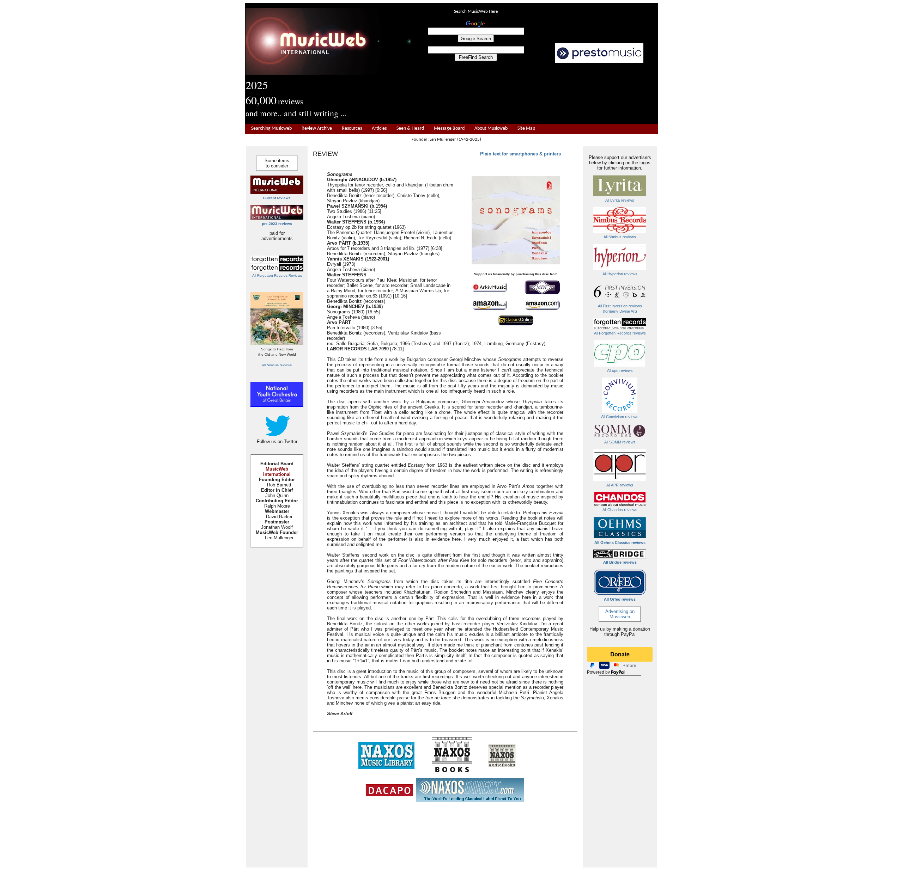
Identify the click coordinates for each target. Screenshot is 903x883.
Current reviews (277, 198)
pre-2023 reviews (277, 224)
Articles (379, 128)
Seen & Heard (410, 128)
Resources (352, 128)
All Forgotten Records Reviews (277, 275)
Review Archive (317, 128)
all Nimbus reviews (277, 365)
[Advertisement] (534, 93)
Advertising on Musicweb (620, 614)
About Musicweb (491, 128)
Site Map (526, 128)
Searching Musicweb (271, 128)
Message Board (449, 128)
